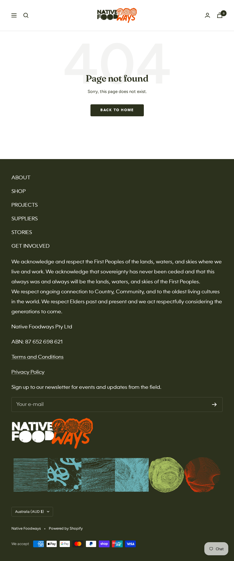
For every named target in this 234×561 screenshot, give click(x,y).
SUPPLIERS (24, 218)
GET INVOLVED (30, 246)
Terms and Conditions (37, 357)
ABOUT (21, 177)
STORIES (21, 232)
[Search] (26, 15)
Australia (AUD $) (29, 511)
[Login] (207, 15)
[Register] (214, 404)
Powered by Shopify (66, 528)
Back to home (117, 110)
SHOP (18, 191)
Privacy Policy (28, 372)
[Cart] (220, 15)
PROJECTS (24, 205)
